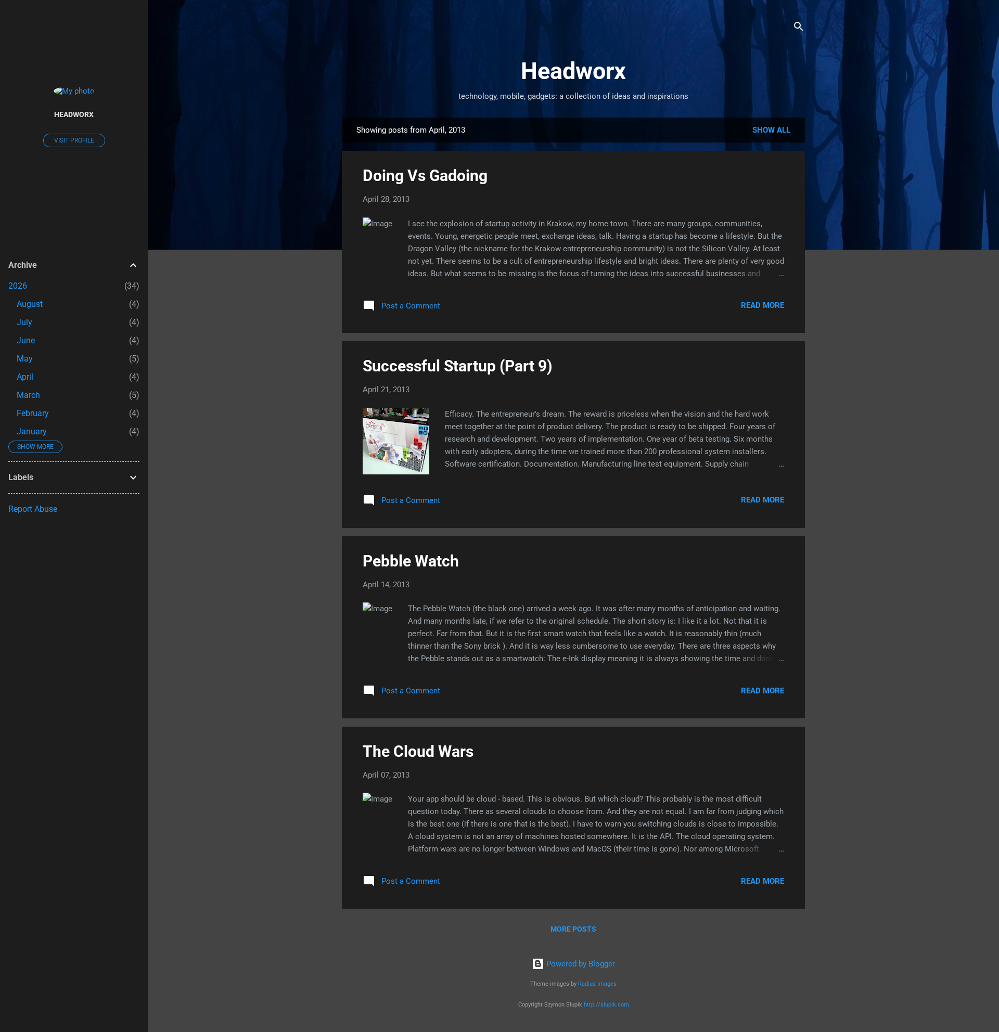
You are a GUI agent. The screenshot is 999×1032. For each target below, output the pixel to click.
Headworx (573, 71)
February (33, 413)
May (25, 359)
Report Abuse (32, 509)
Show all (771, 130)
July (24, 322)
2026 (17, 286)
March (28, 395)
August (30, 304)
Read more (762, 305)
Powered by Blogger (579, 964)
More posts (573, 929)
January (32, 431)
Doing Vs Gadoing (425, 175)
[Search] (798, 28)
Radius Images (597, 984)
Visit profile (74, 140)
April (25, 377)
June (26, 340)
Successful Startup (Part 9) (458, 366)
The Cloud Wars (418, 751)
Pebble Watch (411, 561)
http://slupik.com (606, 1004)
